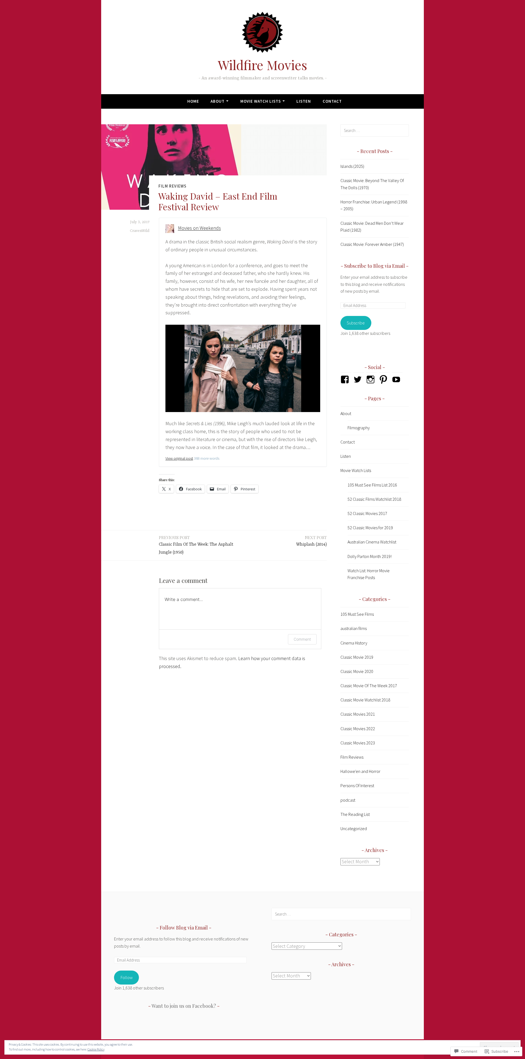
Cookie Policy (96, 1049)
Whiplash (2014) (311, 541)
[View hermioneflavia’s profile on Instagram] (371, 379)
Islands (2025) (352, 166)
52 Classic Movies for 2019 (370, 527)
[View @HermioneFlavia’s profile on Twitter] (358, 379)
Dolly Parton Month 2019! (370, 556)
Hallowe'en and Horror (360, 771)
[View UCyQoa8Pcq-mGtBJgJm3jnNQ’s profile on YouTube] (397, 379)
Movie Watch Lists (260, 101)
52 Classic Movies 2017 (367, 513)
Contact (332, 101)
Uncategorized (353, 828)
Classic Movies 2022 (357, 728)
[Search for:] (374, 130)
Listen (303, 101)
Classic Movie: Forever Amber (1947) (372, 244)
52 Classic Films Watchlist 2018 (374, 499)
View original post (179, 458)
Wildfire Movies (262, 64)
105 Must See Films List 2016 (372, 485)
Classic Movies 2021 (357, 714)
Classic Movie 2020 (356, 671)
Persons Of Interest (357, 785)
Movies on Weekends (199, 228)
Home (193, 101)
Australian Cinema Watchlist (372, 542)
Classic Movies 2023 (357, 743)
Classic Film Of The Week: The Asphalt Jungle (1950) (196, 545)
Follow (127, 977)
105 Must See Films (357, 614)
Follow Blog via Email (184, 927)
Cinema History (353, 643)
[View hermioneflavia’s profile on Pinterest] (384, 379)
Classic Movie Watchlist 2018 (365, 700)
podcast (347, 800)
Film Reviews (172, 185)
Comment (302, 639)
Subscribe (356, 323)
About (217, 101)
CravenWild (139, 231)
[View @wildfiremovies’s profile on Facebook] (345, 379)
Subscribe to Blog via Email (374, 266)
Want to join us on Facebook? (183, 1006)
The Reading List (355, 814)
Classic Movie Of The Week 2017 (368, 685)
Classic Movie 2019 (356, 657)
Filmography (359, 427)
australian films (353, 628)
